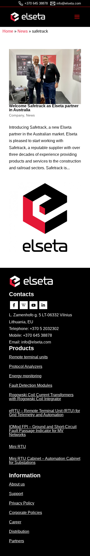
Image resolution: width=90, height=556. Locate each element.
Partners (16, 541)
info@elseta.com (68, 3)
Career (15, 522)
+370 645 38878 (36, 3)
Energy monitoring (25, 376)
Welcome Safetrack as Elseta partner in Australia (43, 108)
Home (7, 31)
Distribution (19, 531)
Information (24, 475)
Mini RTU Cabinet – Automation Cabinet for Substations (44, 460)
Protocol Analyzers (25, 366)
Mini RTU (17, 447)
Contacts (21, 294)
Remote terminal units (28, 357)
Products (21, 348)
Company (16, 115)
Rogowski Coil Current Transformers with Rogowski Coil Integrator (41, 397)
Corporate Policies (25, 512)
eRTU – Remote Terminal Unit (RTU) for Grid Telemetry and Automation (44, 413)
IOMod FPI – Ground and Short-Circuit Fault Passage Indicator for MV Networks (42, 431)
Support (16, 494)
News (23, 31)
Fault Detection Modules (30, 385)
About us (17, 484)
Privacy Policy (21, 503)
